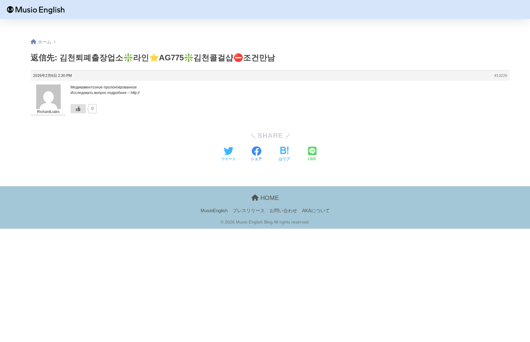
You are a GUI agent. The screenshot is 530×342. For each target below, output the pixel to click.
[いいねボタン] (78, 108)
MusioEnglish (214, 210)
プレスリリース (248, 210)
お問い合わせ (283, 210)
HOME (269, 197)
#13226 (500, 75)
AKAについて (316, 210)
